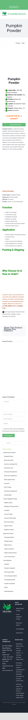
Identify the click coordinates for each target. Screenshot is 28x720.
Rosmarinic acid (8, 468)
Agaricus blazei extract (10, 552)
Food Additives (7, 560)
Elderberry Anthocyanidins (11, 506)
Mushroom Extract (8, 533)
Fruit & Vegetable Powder (10, 499)
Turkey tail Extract (9, 549)
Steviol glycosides (9, 572)
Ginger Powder (8, 526)
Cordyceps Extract (9, 537)
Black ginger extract (9, 479)
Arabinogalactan (8, 591)
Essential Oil (19, 633)
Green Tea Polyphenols (10, 475)
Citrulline (6, 564)
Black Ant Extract (9, 460)
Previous (18, 43)
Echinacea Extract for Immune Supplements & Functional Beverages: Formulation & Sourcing (20, 670)
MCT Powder (7, 487)
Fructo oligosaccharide (10, 576)
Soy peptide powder (9, 579)
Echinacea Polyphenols (10, 472)
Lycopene (6, 510)
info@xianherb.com (14, 7)
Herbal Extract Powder (9, 452)
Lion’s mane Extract (9, 556)
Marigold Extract (8, 456)
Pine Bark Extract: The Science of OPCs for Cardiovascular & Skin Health (20, 690)
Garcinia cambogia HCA (10, 464)
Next (23, 43)
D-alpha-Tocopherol (9, 568)
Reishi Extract (8, 545)
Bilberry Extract (8, 502)
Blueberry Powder (9, 529)
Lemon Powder (8, 514)
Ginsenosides (8, 495)
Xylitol (6, 587)
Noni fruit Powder (9, 522)
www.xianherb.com (7, 670)
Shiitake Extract (8, 541)
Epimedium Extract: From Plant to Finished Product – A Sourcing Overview (19, 650)
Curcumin (6, 483)
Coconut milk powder (10, 518)
